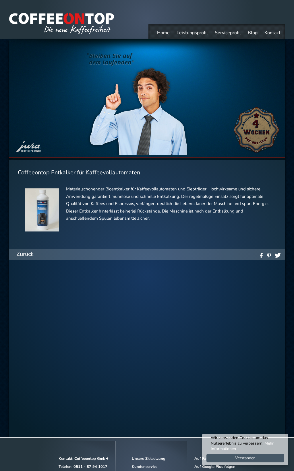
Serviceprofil (228, 33)
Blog (253, 33)
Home (163, 33)
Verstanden (245, 458)
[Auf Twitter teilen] (277, 254)
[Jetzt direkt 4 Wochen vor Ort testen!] (256, 152)
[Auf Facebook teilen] (260, 254)
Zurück (25, 254)
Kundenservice (144, 466)
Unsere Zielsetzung (148, 458)
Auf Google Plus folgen (214, 466)
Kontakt (272, 33)
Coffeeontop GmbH (91, 458)
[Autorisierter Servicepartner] (28, 152)
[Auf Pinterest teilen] (269, 254)
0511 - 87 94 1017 (90, 466)
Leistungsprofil (192, 33)
